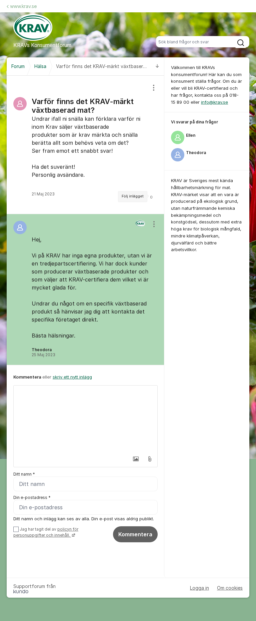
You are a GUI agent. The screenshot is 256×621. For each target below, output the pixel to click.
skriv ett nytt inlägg (72, 377)
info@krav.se (214, 102)
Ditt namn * (24, 474)
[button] (135, 459)
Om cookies (230, 588)
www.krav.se (23, 6)
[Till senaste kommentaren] (157, 66)
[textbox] (85, 419)
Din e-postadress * (32, 497)
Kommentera (135, 534)
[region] (85, 145)
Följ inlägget (133, 196)
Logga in (199, 588)
